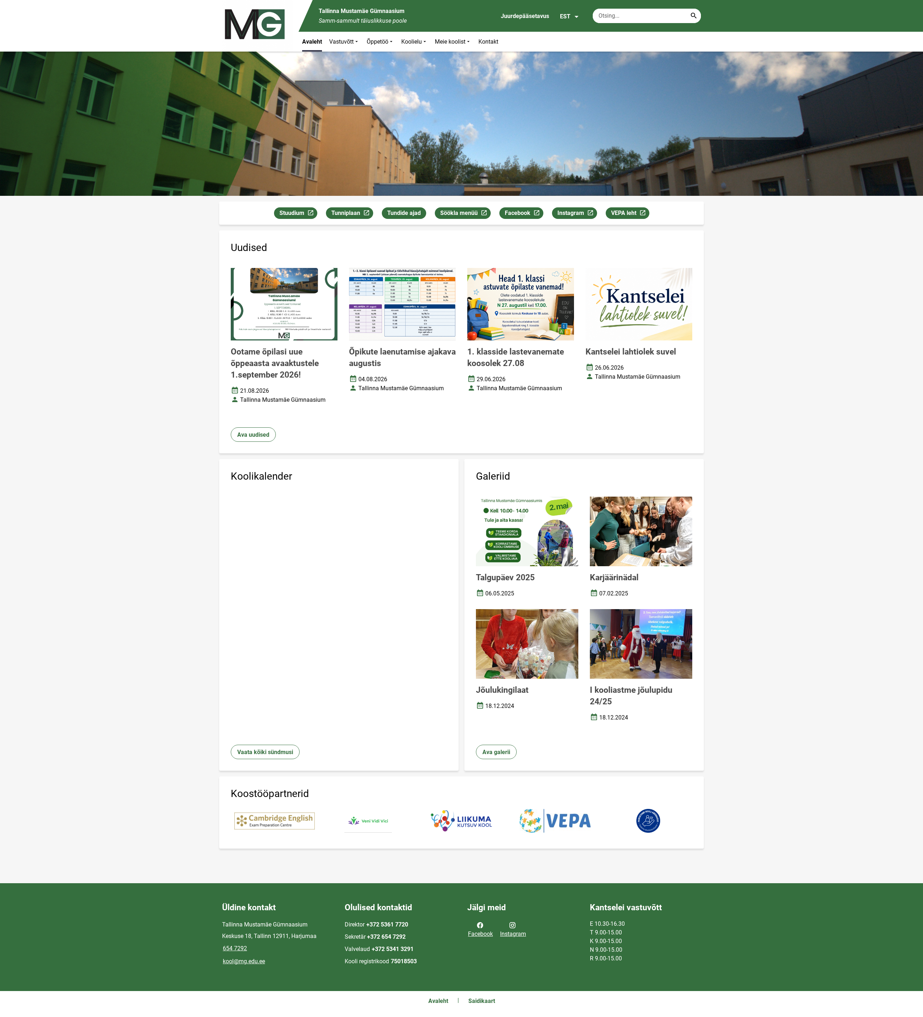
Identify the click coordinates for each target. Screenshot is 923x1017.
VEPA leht (630, 214)
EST (565, 16)
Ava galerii (496, 752)
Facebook (523, 214)
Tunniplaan (352, 214)
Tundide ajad (404, 213)
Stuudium (298, 214)
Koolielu (411, 41)
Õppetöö (377, 41)
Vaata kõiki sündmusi (265, 752)
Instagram (577, 214)
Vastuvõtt (341, 41)
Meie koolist (450, 41)
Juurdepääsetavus (525, 16)
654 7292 (235, 948)
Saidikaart (481, 1001)
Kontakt (488, 41)
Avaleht (312, 41)
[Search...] (694, 16)
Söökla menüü (465, 214)
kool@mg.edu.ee (244, 961)
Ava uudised (253, 434)
